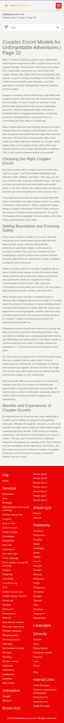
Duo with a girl (9, 553)
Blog (35, 672)
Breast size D (40, 487)
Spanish (37, 600)
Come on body (10, 532)
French (37, 561)
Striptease (7, 665)
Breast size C (40, 482)
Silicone (37, 517)
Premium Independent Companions (44, 691)
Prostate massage (11, 630)
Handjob (6, 604)
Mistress (6, 617)
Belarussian (39, 535)
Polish (36, 583)
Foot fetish (7, 578)
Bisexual (6, 700)
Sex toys (6, 652)
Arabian (37, 639)
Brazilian (37, 539)
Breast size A (40, 474)
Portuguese (39, 587)
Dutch (36, 552)
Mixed (36, 665)
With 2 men (8, 683)
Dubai (5, 480)
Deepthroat (8, 540)
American (38, 531)
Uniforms (7, 678)
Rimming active (10, 635)
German (37, 565)
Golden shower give (12, 591)
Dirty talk (6, 545)
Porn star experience (13, 626)
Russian (37, 596)
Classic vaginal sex (12, 514)
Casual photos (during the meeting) (15, 509)
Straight (6, 696)
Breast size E (40, 491)
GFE (4, 587)
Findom (6, 570)
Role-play (7, 644)
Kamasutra (8, 609)
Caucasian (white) (42, 652)
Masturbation (9, 613)
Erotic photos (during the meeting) (15, 564)
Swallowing (8, 674)
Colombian (38, 548)
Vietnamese (39, 618)
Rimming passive (11, 639)
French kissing (10, 583)
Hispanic (37, 657)
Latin (35, 661)
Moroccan (38, 578)
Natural (37, 513)
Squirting (7, 657)
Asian (36, 644)
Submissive (8, 670)
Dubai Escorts (40, 697)
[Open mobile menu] (59, 6)
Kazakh (37, 570)
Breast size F (40, 495)
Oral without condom (13, 622)
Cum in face (8, 523)
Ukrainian (38, 609)
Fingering (7, 574)
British (36, 544)
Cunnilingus (8, 536)
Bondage (7, 502)
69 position (8, 494)
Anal (4, 498)
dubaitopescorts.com (13, 14)
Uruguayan (39, 613)
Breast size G (40, 500)
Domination (8, 549)
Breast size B (40, 478)
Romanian (38, 591)
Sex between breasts (13, 648)
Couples (6, 519)
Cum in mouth (9, 527)
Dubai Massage (41, 685)
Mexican (37, 574)
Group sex (7, 600)
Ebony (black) (40, 648)
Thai (35, 604)
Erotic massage (10, 558)
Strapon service (10, 661)
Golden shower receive (14, 596)
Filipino (37, 557)
